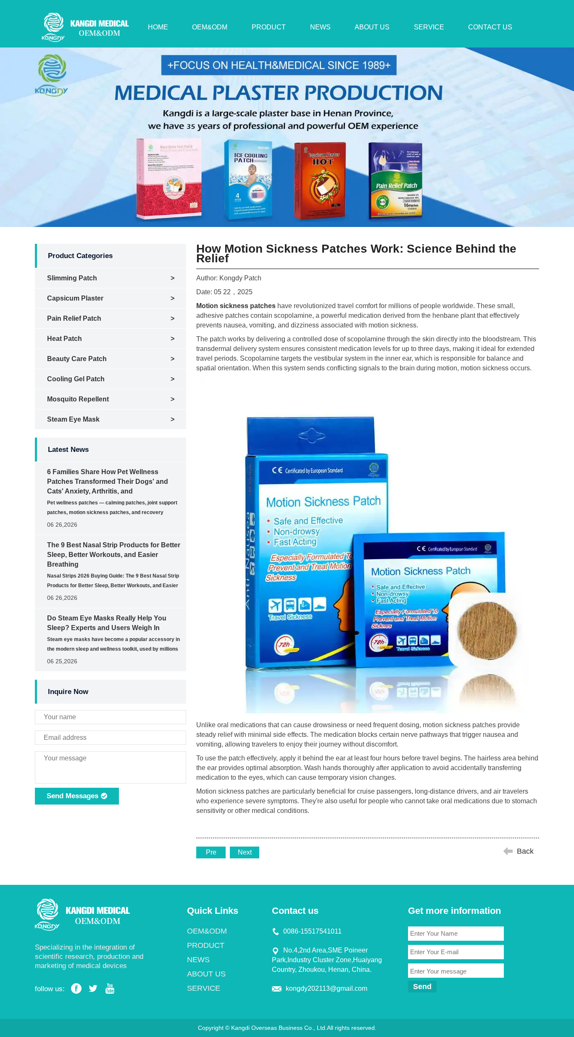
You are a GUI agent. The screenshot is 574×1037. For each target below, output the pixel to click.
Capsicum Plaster (75, 298)
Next (245, 852)
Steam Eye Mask (73, 419)
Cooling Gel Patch (76, 379)
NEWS (320, 27)
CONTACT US (490, 27)
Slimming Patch (72, 278)
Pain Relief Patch (74, 318)
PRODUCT (269, 27)
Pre (211, 852)
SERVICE (429, 27)
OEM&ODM (209, 27)
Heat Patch (64, 338)
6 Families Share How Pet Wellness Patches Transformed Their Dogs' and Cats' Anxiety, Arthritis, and (107, 481)
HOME (158, 27)
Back (525, 851)
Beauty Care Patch (77, 358)
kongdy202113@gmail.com (326, 988)
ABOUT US (372, 27)
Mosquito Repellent (78, 399)
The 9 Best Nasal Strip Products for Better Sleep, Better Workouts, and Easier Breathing (113, 554)
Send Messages (73, 796)
